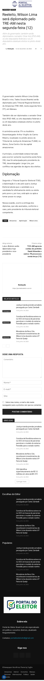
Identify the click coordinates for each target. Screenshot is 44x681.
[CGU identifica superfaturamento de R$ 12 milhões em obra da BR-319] (8, 472)
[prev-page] (4, 345)
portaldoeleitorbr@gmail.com (22, 638)
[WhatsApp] (29, 55)
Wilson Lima (33, 221)
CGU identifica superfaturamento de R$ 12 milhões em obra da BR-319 (27, 471)
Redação (11, 49)
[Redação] (4, 49)
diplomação (23, 221)
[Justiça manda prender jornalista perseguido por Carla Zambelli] (8, 308)
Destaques (6, 9)
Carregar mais (21, 481)
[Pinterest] (23, 55)
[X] (18, 55)
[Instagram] (22, 655)
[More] (35, 55)
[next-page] (7, 345)
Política (13, 9)
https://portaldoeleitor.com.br (22, 288)
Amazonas (13, 221)
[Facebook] (12, 55)
